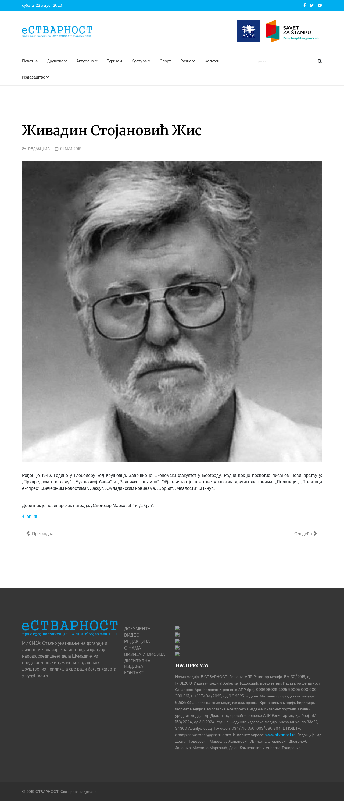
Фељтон (211, 61)
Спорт (165, 61)
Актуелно (85, 61)
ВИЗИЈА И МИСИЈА (144, 654)
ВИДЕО (131, 635)
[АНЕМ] (248, 31)
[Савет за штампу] (294, 31)
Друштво (55, 61)
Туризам (114, 61)
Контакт (134, 673)
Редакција (39, 148)
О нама (132, 648)
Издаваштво (33, 77)
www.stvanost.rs (280, 735)
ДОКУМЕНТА (137, 629)
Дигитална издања (137, 663)
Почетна (30, 61)
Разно (185, 61)
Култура (139, 61)
